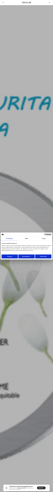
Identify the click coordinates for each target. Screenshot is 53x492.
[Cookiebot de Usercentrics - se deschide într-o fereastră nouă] (45, 235)
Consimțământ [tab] (9, 238)
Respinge (9, 256)
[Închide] (48, 488)
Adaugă (40, 488)
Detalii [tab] (26, 238)
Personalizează (25, 256)
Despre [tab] (44, 238)
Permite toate (43, 256)
